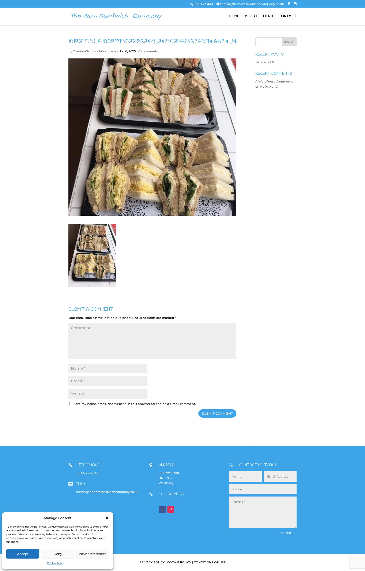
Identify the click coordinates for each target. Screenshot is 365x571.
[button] (107, 518)
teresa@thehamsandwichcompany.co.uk (107, 492)
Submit (286, 533)
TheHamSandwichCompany (94, 51)
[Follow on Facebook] (162, 509)
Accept (23, 554)
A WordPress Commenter (275, 81)
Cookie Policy (55, 563)
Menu (268, 16)
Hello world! (264, 62)
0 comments (148, 51)
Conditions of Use (210, 562)
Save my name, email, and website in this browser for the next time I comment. (135, 404)
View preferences (92, 554)
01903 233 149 (88, 473)
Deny (58, 554)
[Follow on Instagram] (170, 509)
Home (234, 16)
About (251, 16)
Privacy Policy (152, 562)
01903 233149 (203, 4)
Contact (288, 16)
